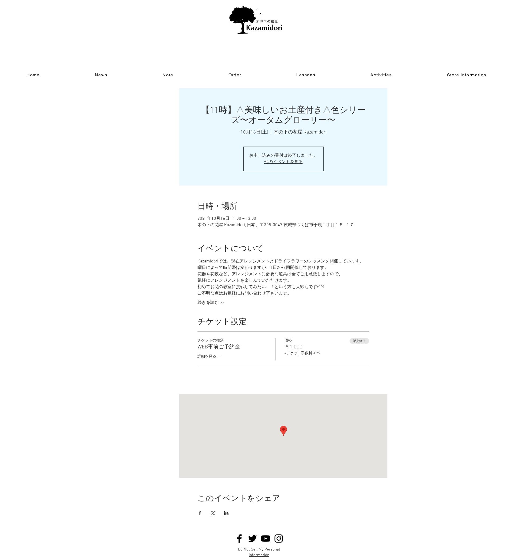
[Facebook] (239, 538)
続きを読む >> (211, 302)
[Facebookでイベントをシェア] (200, 513)
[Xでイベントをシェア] (213, 513)
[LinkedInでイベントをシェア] (226, 513)
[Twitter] (252, 538)
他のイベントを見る (283, 162)
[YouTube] (265, 538)
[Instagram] (278, 538)
